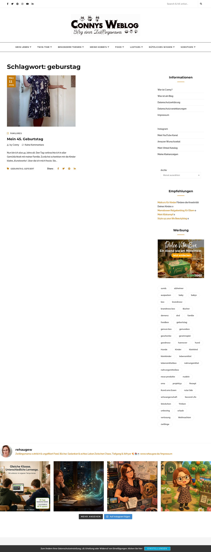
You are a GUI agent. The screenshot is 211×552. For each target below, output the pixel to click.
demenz (165, 315)
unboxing (165, 410)
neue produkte (168, 377)
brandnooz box (168, 309)
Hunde (164, 349)
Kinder (178, 349)
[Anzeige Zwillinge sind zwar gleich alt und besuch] (25, 486)
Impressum (163, 115)
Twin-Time (43, 47)
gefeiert (29, 169)
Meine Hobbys (98, 47)
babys (194, 295)
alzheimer (179, 288)
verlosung (165, 417)
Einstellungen (157, 549)
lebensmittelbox (169, 363)
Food (118, 47)
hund (197, 343)
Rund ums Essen (168, 390)
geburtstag (182, 322)
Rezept (192, 383)
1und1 (163, 288)
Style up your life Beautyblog (172, 218)
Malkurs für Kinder (167, 202)
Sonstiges (187, 47)
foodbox (165, 322)
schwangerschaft (169, 397)
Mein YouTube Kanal (168, 135)
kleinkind (193, 349)
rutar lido (188, 390)
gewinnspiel (185, 336)
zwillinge (165, 424)
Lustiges (135, 47)
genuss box (166, 329)
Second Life (190, 397)
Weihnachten (184, 417)
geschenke (166, 336)
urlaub (180, 410)
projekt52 (177, 383)
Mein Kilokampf (165, 214)
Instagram (163, 129)
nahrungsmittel (191, 363)
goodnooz (165, 343)
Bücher (186, 309)
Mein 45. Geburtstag (25, 139)
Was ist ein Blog (165, 96)
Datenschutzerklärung (169, 102)
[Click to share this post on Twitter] (63, 169)
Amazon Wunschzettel (169, 141)
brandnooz (177, 302)
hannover (182, 343)
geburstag (17, 169)
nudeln (186, 377)
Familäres (16, 133)
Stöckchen (166, 404)
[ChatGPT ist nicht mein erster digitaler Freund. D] (79, 486)
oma (163, 383)
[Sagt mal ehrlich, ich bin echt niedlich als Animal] (186, 486)
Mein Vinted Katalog (168, 148)
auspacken (166, 295)
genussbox (184, 329)
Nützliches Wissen (160, 47)
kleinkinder (166, 356)
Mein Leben (22, 47)
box (162, 302)
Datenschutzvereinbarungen (172, 108)
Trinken (182, 404)
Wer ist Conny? (165, 89)
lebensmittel (185, 356)
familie (191, 315)
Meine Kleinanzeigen (168, 154)
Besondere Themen (70, 47)
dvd (178, 315)
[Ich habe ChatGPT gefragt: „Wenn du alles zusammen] (132, 486)
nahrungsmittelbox (170, 370)
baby (181, 295)
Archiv (164, 170)
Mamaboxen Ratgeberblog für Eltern (176, 210)
